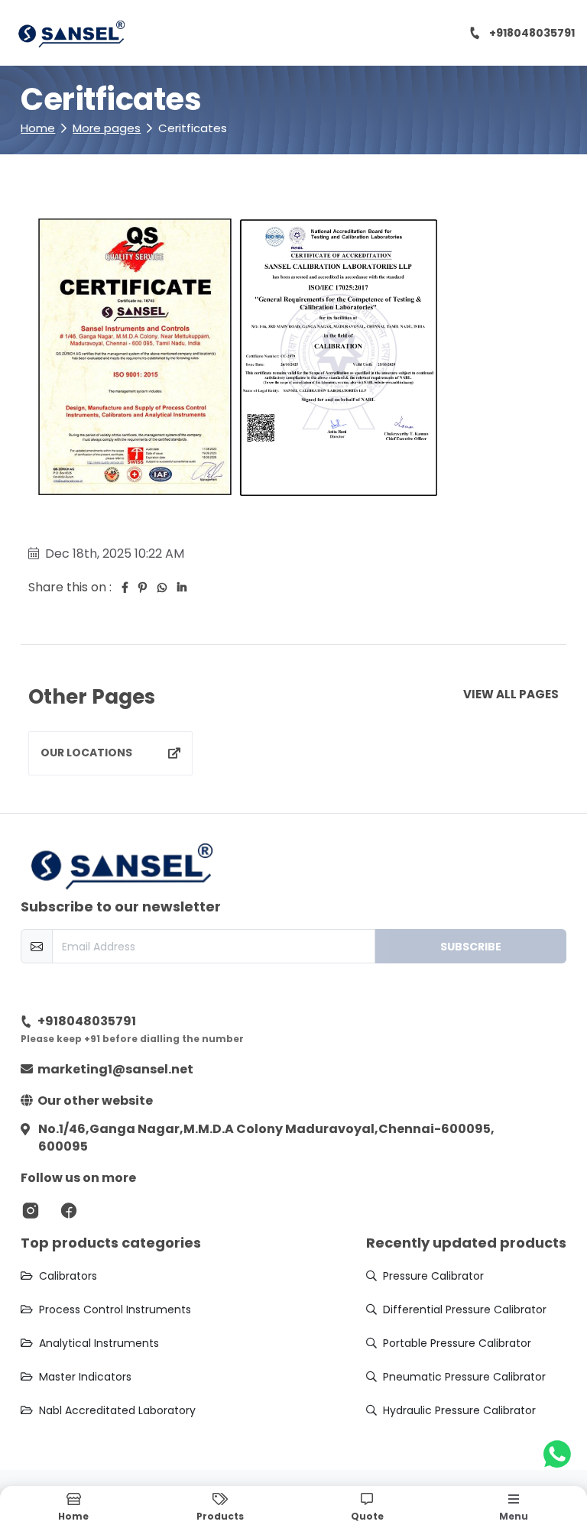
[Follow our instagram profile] (31, 1210)
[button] (367, 1507)
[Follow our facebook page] (69, 1210)
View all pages (511, 695)
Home (38, 128)
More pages (107, 128)
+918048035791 (532, 33)
